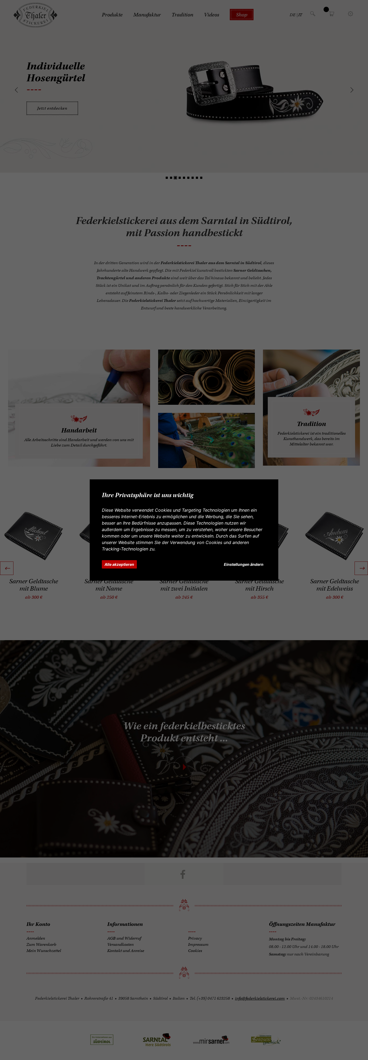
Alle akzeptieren (119, 564)
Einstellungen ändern (243, 564)
